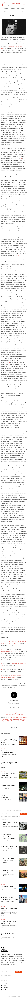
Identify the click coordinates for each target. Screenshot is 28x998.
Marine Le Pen (18, 719)
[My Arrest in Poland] (23, 888)
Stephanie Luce (13, 799)
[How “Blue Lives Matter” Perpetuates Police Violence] (23, 899)
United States (19, 714)
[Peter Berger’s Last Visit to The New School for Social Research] (23, 740)
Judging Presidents (8, 858)
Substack (18, 816)
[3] (18, 255)
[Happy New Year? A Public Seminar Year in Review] (23, 764)
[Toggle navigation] (24, 4)
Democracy (12, 713)
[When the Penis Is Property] (23, 874)
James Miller (8, 913)
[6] (8, 476)
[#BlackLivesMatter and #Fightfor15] (23, 797)
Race (2, 895)
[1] (10, 144)
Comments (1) (14, 727)
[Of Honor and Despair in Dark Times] (23, 775)
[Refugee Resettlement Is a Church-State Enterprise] (23, 752)
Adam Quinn (12, 901)
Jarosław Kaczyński (8, 719)
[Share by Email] (14, 708)
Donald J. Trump (14, 717)
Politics (13, 714)
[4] (25, 288)
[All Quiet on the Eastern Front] (23, 786)
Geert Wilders (23, 717)
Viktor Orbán (14, 720)
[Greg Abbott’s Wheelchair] (23, 838)
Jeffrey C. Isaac (14, 15)
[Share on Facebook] (8, 708)
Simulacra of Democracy (10, 846)
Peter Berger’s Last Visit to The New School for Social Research (9, 741)
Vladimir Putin (22, 720)
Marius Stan (12, 777)
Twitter (4, 989)
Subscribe (23, 813)
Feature (3, 737)
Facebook (5, 987)
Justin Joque (15, 826)
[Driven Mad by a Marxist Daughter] (23, 826)
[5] (9, 362)
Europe (18, 713)
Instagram (5, 983)
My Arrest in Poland (7, 886)
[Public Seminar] (3, 4)
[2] (21, 158)
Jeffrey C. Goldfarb (11, 744)
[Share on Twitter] (11, 708)
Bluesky (5, 985)
